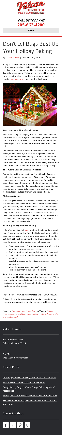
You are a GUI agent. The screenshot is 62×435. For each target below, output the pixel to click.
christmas (13, 314)
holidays (22, 314)
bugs (27, 230)
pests (41, 314)
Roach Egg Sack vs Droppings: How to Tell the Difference (29, 377)
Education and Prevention (23, 311)
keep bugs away (17, 79)
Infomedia (23, 357)
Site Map (7, 354)
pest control (32, 314)
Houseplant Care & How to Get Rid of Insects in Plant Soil (30, 395)
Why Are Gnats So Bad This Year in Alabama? (24, 382)
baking (50, 311)
